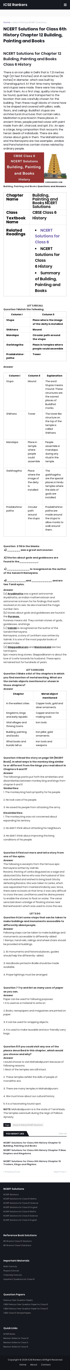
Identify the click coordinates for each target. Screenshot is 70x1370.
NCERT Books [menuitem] (9, 1334)
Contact (46, 1364)
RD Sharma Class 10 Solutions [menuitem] (17, 1241)
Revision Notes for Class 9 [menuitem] (15, 1342)
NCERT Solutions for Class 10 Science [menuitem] (20, 1203)
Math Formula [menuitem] (10, 1266)
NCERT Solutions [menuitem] (11, 1194)
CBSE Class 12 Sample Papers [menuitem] (17, 1312)
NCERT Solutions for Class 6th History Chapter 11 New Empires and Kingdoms (34, 1152)
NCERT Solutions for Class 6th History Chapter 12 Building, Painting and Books (32, 1144)
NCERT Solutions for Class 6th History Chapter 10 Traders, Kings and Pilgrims (32, 1163)
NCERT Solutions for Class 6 (47, 236)
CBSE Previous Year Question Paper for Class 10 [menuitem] (25, 1304)
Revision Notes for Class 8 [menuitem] (15, 1346)
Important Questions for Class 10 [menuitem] (19, 1279)
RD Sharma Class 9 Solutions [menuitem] (17, 1245)
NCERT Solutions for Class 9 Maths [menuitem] (19, 1211)
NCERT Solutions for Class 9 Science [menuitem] (20, 1215)
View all (63, 1133)
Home (6, 22)
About (33, 1364)
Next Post (59, 1171)
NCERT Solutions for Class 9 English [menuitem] (20, 1220)
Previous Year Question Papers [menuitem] (18, 1300)
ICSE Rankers (15, 4)
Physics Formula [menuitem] (11, 1270)
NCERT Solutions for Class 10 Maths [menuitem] (20, 1198)
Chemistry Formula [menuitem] (12, 1275)
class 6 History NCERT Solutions (29, 22)
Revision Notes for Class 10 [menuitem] (16, 1338)
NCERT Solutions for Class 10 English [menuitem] (20, 1207)
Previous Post (12, 1171)
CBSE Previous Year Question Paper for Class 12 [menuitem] (25, 1308)
